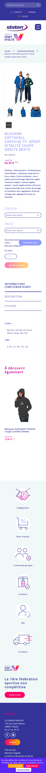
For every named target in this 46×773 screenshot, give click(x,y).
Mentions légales (13, 752)
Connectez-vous (30, 242)
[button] (38, 27)
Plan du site (10, 749)
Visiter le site (14, 694)
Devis (25, 16)
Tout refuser (32, 766)
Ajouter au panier (16, 265)
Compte (18, 12)
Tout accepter (15, 766)
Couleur (11, 208)
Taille (9, 224)
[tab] (23, 287)
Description (13, 296)
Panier (32, 12)
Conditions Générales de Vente (19, 756)
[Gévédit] (16, 27)
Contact (12, 742)
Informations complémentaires (18, 285)
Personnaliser (23, 770)
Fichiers (10, 306)
